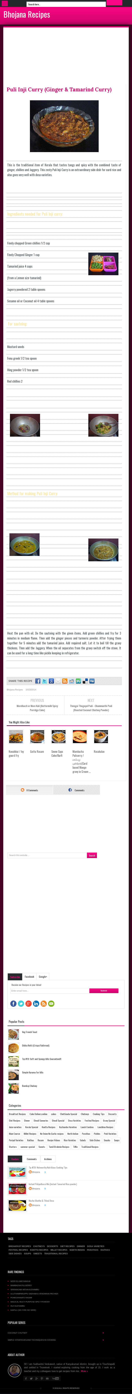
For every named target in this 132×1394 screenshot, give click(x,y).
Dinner (27, 1120)
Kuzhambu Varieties (68, 1127)
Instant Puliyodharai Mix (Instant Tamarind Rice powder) (53, 1184)
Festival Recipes (92, 1120)
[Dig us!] (92, 681)
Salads (83, 1140)
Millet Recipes (30, 1133)
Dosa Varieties (74, 1120)
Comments (79, 790)
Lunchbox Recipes (105, 1127)
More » (84, 1371)
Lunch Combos (87, 1127)
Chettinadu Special (68, 1114)
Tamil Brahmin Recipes (59, 1146)
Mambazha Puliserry (21, 1285)
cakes (53, 1114)
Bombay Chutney (29, 1086)
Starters (13, 1146)
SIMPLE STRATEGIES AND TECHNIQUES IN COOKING (56, 1340)
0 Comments (32, 790)
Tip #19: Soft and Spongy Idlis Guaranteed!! (41, 1059)
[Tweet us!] (44, 681)
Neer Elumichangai (20, 1281)
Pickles (97, 1133)
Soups (116, 1140)
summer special (27, 1146)
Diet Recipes (14, 1120)
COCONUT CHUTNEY (56, 1333)
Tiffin (75, 1146)
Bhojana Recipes (26, 14)
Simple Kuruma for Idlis (32, 1072)
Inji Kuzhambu (17, 1306)
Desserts (112, 1114)
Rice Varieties (70, 1140)
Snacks (107, 1140)
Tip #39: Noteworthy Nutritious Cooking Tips (48, 1167)
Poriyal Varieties (16, 1140)
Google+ (43, 976)
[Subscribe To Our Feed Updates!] (65, 681)
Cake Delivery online (38, 1114)
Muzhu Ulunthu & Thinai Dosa (41, 1200)
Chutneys (85, 1114)
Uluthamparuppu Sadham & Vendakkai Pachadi (34, 1294)
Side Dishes (95, 1140)
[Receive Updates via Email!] (58, 681)
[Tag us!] (85, 681)
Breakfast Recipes (17, 1114)
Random (15, 1159)
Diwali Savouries (41, 1120)
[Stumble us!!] (78, 681)
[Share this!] (37, 681)
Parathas (86, 1133)
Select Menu (5, 3)
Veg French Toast (29, 1032)
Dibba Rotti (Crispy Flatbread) (35, 1045)
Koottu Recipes (48, 1127)
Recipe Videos (53, 1140)
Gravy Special (109, 1120)
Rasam (41, 1140)
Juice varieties (15, 1127)
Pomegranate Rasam (21, 1298)
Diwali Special (58, 1120)
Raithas (30, 1140)
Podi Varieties (110, 1133)
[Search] (114, 2)
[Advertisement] (66, 57)
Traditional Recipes (89, 1146)
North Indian (72, 1133)
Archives (48, 1159)
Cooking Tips (98, 1114)
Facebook (29, 976)
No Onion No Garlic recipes (52, 1133)
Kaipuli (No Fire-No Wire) (23, 1310)
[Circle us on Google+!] (51, 681)
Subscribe (15, 977)
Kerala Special (31, 1127)
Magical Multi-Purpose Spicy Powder (30, 1302)
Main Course (14, 1133)
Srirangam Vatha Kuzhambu (24, 1290)
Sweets (41, 1146)
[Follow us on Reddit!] (71, 681)
